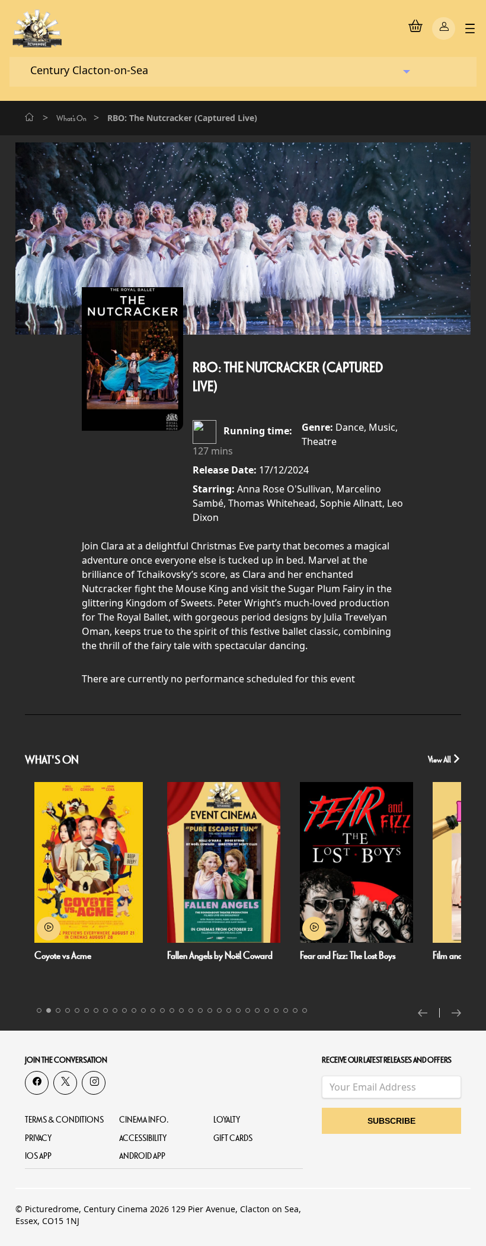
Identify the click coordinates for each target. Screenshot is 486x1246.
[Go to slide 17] (190, 1010)
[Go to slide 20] (219, 1010)
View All (440, 759)
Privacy (38, 1138)
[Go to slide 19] (209, 1010)
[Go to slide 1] (39, 1010)
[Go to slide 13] (153, 1010)
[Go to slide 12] (143, 1010)
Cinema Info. (144, 1119)
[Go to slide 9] (115, 1010)
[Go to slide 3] (58, 1010)
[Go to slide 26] (276, 1010)
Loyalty (226, 1119)
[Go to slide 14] (162, 1010)
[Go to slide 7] (96, 1010)
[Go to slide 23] (247, 1010)
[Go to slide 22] (238, 1010)
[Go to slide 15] (172, 1010)
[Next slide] (456, 1013)
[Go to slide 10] (124, 1010)
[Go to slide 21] (228, 1010)
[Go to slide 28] (295, 1010)
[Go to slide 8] (105, 1010)
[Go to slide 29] (304, 1010)
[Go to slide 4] (67, 1010)
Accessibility (143, 1138)
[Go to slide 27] (285, 1010)
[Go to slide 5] (77, 1010)
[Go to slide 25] (266, 1010)
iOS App (38, 1156)
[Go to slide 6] (86, 1010)
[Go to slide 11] (134, 1010)
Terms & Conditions (64, 1119)
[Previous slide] (429, 1013)
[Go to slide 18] (200, 1010)
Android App (142, 1156)
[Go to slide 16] (181, 1010)
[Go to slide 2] (48, 1010)
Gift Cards (232, 1138)
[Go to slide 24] (257, 1010)
